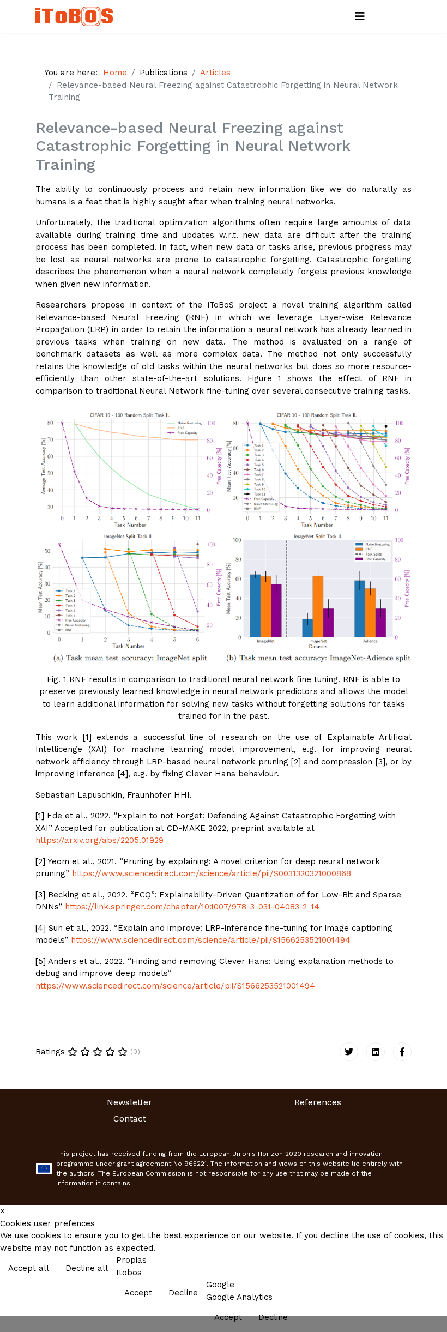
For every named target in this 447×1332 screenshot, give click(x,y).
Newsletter (129, 1102)
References (317, 1102)
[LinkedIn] (375, 1051)
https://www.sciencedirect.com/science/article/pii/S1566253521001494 (211, 940)
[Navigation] (360, 16)
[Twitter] (349, 1051)
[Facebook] (402, 1051)
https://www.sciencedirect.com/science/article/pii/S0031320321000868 (211, 873)
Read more (416, 1269)
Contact (129, 1118)
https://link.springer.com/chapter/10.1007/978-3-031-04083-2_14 (192, 907)
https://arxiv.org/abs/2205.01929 (99, 840)
